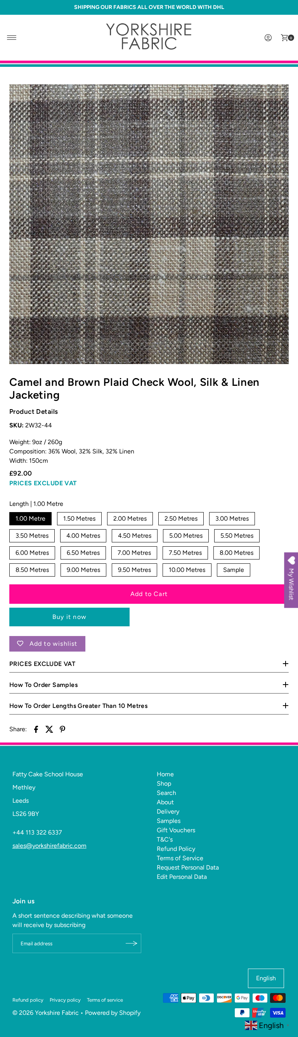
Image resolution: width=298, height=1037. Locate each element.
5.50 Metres (236, 535)
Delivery (168, 811)
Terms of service (105, 1000)
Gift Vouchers (176, 830)
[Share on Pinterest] (62, 729)
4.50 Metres (134, 535)
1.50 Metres (79, 518)
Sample (233, 569)
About (165, 802)
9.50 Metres (134, 569)
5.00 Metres (186, 535)
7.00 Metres (134, 552)
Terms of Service (180, 858)
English (266, 978)
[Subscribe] (131, 943)
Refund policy (27, 1000)
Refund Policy (176, 848)
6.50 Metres (83, 552)
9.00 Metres (83, 569)
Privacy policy (65, 1000)
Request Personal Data (188, 867)
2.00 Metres (130, 518)
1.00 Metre (30, 518)
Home (165, 774)
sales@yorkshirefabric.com (49, 845)
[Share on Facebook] (36, 729)
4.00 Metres (83, 535)
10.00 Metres (187, 569)
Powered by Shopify (112, 1012)
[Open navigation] (12, 37)
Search (166, 792)
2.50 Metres (181, 518)
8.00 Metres (236, 552)
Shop (164, 783)
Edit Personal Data (182, 876)
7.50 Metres (185, 552)
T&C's (165, 839)
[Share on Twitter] (49, 729)
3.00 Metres (232, 518)
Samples (168, 820)
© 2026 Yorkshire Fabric (45, 1012)
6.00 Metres (32, 552)
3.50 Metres (32, 535)
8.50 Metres (32, 569)
